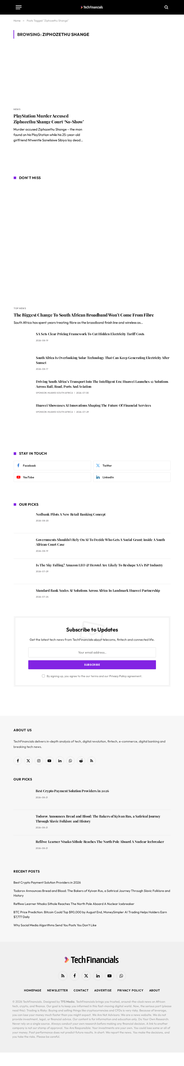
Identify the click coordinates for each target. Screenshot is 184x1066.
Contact (81, 990)
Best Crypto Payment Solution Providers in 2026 (72, 791)
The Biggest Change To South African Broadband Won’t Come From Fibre (84, 315)
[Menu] (19, 7)
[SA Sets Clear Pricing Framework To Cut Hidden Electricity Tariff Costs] (23, 340)
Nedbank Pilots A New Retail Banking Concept (70, 514)
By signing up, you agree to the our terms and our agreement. (94, 676)
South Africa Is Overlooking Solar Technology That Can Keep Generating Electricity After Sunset (102, 360)
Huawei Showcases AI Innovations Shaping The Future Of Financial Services (93, 405)
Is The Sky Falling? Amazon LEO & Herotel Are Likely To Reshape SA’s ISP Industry (99, 565)
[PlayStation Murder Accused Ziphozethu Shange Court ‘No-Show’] (50, 76)
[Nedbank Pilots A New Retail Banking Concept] (23, 521)
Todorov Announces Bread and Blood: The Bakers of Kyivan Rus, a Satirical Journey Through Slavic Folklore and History (98, 818)
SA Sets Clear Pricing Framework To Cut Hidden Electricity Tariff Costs (90, 334)
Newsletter (57, 990)
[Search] (166, 7)
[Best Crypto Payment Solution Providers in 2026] (22, 797)
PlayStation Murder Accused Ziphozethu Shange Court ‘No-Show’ (48, 118)
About (154, 990)
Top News (20, 308)
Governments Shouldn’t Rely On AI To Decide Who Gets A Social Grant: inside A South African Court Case (100, 542)
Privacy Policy (118, 676)
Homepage (33, 990)
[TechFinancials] (92, 7)
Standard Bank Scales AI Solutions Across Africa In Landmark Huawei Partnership (98, 590)
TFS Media (67, 1001)
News (16, 109)
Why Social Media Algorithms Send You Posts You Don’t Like (54, 925)
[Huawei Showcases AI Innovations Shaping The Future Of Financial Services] (23, 412)
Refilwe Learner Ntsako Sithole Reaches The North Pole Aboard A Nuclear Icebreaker (100, 841)
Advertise (103, 990)
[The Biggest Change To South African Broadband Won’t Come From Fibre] (92, 244)
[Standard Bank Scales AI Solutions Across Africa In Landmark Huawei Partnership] (23, 597)
